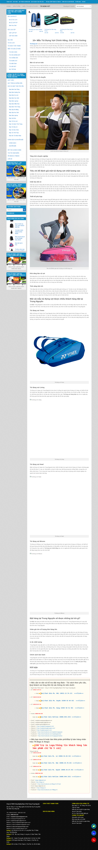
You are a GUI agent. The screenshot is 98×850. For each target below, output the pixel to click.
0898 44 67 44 (37, 766)
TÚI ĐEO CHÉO (13, 52)
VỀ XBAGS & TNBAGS (13, 156)
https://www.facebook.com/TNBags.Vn (47, 789)
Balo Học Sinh (12, 25)
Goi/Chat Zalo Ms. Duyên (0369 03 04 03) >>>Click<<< (63, 700)
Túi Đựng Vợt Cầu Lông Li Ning (66, 30)
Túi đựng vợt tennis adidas (35, 29)
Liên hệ (41, 31)
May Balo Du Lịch (13, 95)
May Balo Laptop (13, 101)
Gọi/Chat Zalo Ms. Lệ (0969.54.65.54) (56, 756)
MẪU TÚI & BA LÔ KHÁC (30, 6)
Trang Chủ (9, 1)
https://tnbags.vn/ (41, 788)
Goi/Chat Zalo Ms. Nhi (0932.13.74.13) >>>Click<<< (62, 693)
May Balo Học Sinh (14, 98)
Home (9, 6)
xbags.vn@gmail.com (40, 780)
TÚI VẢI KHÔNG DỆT (14, 55)
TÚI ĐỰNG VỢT (13, 60)
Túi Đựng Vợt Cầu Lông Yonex (50, 30)
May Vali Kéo (12, 118)
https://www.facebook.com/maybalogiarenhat (49, 734)
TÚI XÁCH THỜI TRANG (14, 46)
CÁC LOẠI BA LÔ (12, 16)
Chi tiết (30, 31)
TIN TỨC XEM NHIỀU (13, 153)
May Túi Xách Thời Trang (15, 124)
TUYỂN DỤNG (78, 1)
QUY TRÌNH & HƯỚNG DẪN (24, 1)
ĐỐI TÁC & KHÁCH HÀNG (14, 150)
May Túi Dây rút (13, 127)
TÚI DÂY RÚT (12, 66)
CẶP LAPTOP (13, 33)
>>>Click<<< (76, 717)
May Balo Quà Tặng (14, 89)
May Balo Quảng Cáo (14, 92)
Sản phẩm (16, 6)
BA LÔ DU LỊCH (13, 19)
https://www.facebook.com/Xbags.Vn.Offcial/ (49, 784)
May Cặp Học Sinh (14, 112)
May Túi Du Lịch (13, 121)
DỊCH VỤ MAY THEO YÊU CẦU (37, 1)
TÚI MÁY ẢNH (13, 63)
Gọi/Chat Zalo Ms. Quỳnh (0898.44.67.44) (57, 770)
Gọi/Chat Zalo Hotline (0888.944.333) (56, 717)
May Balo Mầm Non (14, 104)
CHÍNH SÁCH (12, 143)
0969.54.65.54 (37, 753)
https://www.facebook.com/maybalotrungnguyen (50, 732)
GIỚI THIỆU (15, 1)
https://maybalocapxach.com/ (44, 730)
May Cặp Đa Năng (14, 109)
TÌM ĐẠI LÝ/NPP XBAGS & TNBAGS (53, 1)
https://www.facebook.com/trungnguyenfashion (50, 736)
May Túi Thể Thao (14, 132)
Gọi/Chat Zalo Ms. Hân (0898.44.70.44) (56, 763)
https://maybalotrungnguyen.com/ (45, 726)
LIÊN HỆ (83, 1)
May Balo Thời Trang (14, 106)
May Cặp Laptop (13, 115)
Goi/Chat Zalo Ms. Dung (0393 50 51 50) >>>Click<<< (62, 708)
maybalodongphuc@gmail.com (18, 820)
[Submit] (24, 209)
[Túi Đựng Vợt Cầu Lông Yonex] (51, 19)
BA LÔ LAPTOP (13, 22)
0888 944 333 (39, 713)
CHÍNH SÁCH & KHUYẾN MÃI (68, 1)
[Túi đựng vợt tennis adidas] (36, 19)
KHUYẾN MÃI (12, 146)
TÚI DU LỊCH (11, 43)
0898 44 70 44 (37, 759)
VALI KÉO (10, 40)
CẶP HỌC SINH (13, 35)
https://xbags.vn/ (40, 782)
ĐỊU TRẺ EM (12, 69)
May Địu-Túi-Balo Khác (15, 135)
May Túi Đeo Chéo (14, 130)
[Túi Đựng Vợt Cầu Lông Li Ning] (67, 19)
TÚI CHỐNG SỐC (13, 58)
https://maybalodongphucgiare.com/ (46, 728)
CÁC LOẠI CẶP (12, 29)
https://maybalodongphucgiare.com (21, 822)
